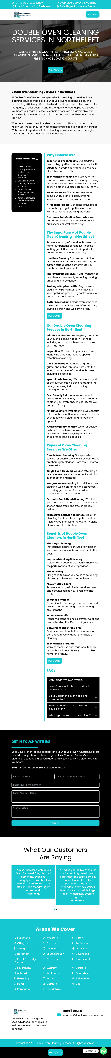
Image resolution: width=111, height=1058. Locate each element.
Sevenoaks (82, 954)
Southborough (55, 954)
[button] (54, 909)
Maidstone (23, 938)
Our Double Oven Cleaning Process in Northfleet (27, 183)
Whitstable (53, 973)
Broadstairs (54, 989)
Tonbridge (53, 948)
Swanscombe (84, 959)
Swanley (52, 968)
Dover (20, 983)
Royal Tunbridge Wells (27, 960)
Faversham (24, 968)
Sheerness (53, 959)
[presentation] (55, 907)
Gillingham (23, 943)
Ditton (79, 938)
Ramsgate (23, 989)
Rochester (82, 943)
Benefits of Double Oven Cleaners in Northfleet (26, 201)
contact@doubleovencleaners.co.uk (44, 767)
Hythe (50, 978)
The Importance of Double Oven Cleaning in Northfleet (27, 173)
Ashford (22, 973)
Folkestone (82, 978)
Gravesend (82, 948)
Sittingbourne (25, 948)
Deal (78, 983)
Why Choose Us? (25, 166)
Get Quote (92, 14)
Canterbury (83, 973)
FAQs (20, 206)
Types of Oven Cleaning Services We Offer (26, 192)
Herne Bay (23, 978)
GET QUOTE (55, 69)
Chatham (52, 943)
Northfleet (23, 954)
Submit (55, 823)
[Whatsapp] (103, 1051)
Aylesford (52, 938)
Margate (52, 983)
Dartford (81, 968)
